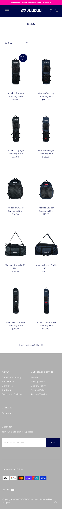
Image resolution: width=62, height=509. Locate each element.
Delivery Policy (38, 386)
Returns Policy (38, 390)
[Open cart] (57, 11)
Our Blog (6, 390)
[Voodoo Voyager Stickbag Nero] (15, 128)
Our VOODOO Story (11, 377)
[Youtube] (12, 490)
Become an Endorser (12, 394)
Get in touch (8, 413)
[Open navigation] (9, 10)
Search (34, 377)
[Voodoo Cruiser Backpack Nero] (15, 186)
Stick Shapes (8, 381)
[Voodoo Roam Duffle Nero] (15, 243)
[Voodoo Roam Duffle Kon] (46, 243)
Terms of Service (39, 394)
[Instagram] (8, 490)
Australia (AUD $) (12, 469)
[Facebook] (3, 490)
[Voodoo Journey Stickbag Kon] (46, 71)
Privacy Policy (38, 381)
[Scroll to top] (55, 502)
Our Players (7, 386)
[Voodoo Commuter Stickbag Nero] (15, 300)
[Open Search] (51, 10)
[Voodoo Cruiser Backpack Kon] (46, 186)
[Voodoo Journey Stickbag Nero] (15, 71)
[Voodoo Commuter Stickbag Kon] (46, 300)
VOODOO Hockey (29, 499)
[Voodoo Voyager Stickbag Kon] (46, 128)
